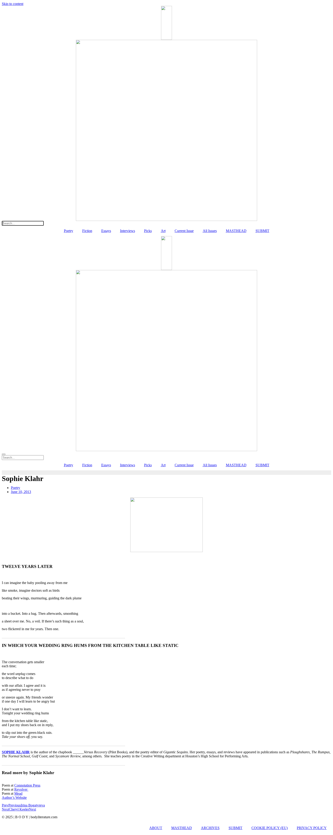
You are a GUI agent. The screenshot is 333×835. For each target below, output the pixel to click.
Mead (18, 793)
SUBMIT (262, 231)
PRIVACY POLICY (312, 828)
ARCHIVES (210, 828)
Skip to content (12, 4)
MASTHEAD (236, 231)
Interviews (127, 231)
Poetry (68, 231)
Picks (148, 231)
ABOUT (155, 828)
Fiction (87, 231)
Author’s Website (14, 797)
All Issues (210, 231)
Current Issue (184, 231)
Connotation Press (27, 785)
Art (163, 231)
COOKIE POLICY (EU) (269, 828)
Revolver (21, 789)
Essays (106, 231)
